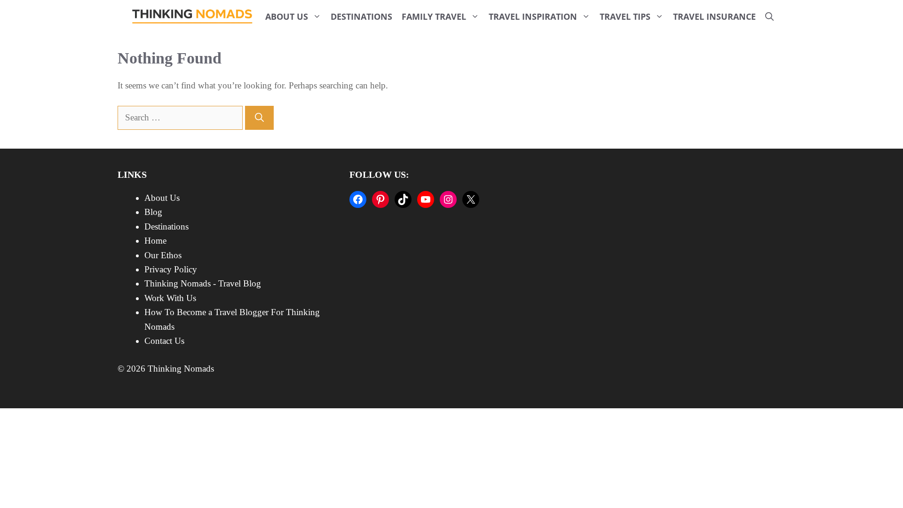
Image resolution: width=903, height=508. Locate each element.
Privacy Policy (170, 269)
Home (155, 241)
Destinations (361, 16)
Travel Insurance (714, 16)
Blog (153, 212)
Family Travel (434, 16)
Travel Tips (625, 16)
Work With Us (170, 298)
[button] (769, 16)
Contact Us (164, 341)
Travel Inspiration (533, 16)
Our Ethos (163, 255)
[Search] (259, 118)
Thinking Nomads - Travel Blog (202, 283)
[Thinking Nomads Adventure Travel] (192, 16)
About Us (286, 16)
